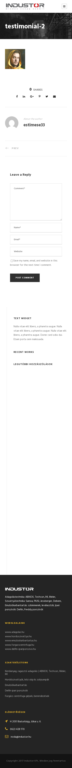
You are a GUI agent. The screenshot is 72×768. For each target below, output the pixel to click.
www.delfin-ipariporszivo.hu (20, 649)
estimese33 (34, 125)
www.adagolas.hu (14, 632)
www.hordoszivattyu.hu (18, 637)
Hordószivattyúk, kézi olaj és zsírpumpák (27, 680)
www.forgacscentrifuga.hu (19, 645)
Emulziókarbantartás (16, 685)
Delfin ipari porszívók (16, 691)
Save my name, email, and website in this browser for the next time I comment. (33, 263)
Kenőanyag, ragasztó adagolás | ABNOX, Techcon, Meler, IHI (35, 672)
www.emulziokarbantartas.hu (21, 641)
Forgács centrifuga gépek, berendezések (27, 696)
